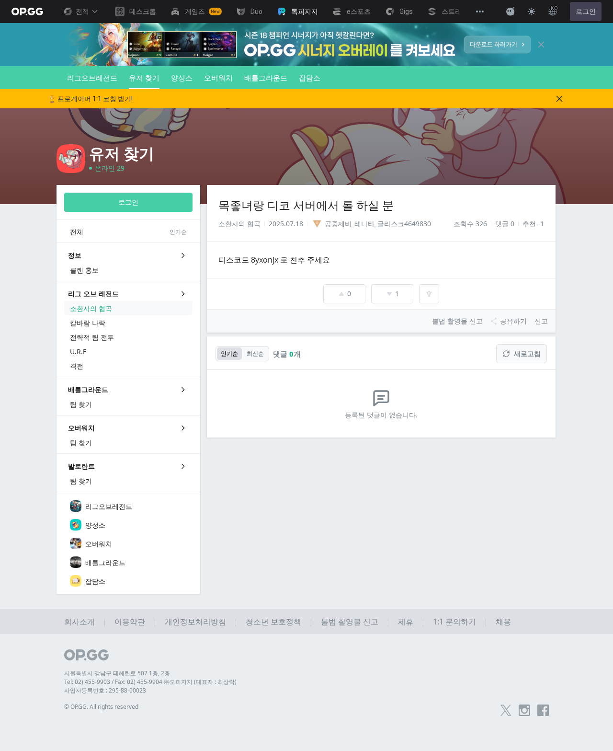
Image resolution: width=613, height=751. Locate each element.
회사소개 (79, 621)
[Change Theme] (531, 11)
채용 (503, 621)
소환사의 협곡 (239, 223)
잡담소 (309, 77)
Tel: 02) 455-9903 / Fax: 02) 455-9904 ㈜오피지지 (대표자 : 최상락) (150, 682)
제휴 (405, 621)
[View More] (479, 11)
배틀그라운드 (265, 77)
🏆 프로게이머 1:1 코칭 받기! (90, 99)
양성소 (182, 77)
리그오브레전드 (92, 77)
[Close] (541, 44)
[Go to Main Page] (27, 11)
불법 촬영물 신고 (349, 621)
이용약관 (129, 621)
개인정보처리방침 (195, 621)
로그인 (586, 11)
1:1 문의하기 (454, 621)
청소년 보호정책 (273, 621)
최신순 (255, 353)
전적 (82, 11)
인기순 (229, 353)
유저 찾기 (144, 77)
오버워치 (218, 77)
